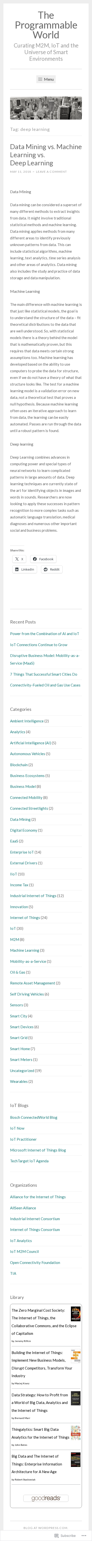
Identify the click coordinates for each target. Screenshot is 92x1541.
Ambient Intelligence (27, 721)
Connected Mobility (26, 797)
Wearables (19, 1081)
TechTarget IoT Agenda (29, 1161)
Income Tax (19, 885)
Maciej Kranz (22, 1383)
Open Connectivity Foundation (35, 1262)
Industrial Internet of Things (33, 895)
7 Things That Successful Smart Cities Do (43, 674)
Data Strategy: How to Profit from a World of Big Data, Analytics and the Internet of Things (40, 1403)
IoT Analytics (21, 1240)
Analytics (17, 732)
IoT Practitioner (23, 1139)
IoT (13, 928)
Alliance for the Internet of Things (38, 1197)
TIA (13, 1273)
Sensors (16, 1005)
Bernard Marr (22, 1417)
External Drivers (23, 863)
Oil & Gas (17, 972)
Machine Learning (24, 950)
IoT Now (17, 1128)
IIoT (13, 874)
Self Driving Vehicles (27, 994)
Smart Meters (21, 1059)
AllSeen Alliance (23, 1208)
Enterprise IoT (22, 852)
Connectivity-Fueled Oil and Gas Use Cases (45, 685)
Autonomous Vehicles (27, 753)
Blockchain (19, 765)
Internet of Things (25, 917)
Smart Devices (22, 1027)
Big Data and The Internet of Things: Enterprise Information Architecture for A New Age (37, 1464)
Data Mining (20, 819)
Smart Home (20, 1048)
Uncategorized (22, 1070)
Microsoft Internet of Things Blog (38, 1150)
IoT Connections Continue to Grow (38, 644)
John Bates (21, 1444)
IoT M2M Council (24, 1251)
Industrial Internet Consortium (35, 1218)
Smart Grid (18, 1037)
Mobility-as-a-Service (28, 961)
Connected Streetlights (29, 808)
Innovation (19, 906)
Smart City (18, 1016)
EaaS (14, 841)
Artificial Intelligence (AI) (30, 743)
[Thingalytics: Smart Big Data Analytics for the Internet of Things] (75, 1438)
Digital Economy (23, 830)
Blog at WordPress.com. (46, 1528)
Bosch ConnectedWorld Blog (33, 1117)
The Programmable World (46, 25)
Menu (48, 79)
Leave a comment (51, 171)
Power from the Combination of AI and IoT (44, 633)
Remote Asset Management (32, 983)
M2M (14, 939)
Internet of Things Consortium (35, 1229)
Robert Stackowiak (25, 1479)
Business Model (23, 786)
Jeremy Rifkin (23, 1340)
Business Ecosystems (27, 775)
